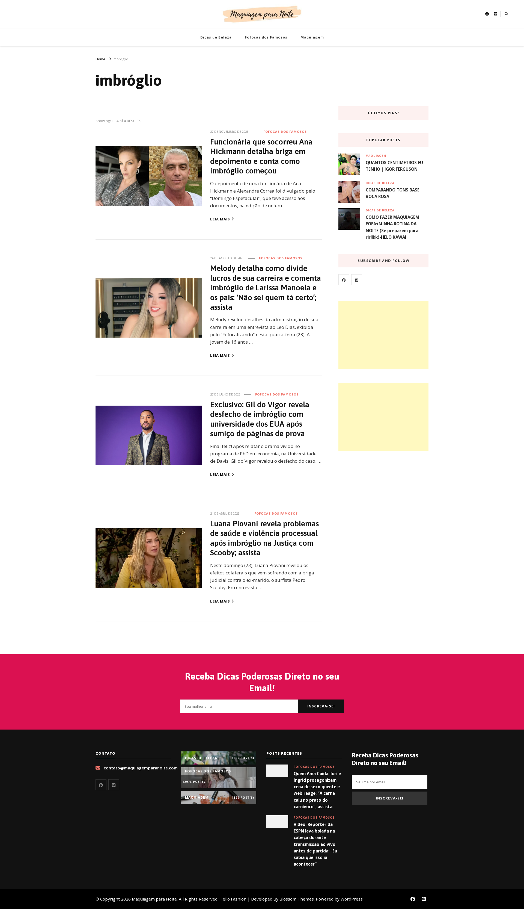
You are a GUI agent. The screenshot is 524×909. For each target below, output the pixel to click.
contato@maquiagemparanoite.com (141, 768)
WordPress (352, 899)
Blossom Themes (296, 899)
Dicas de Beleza (216, 37)
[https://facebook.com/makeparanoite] (343, 279)
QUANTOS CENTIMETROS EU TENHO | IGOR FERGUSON (394, 166)
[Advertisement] (383, 335)
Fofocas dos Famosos (266, 37)
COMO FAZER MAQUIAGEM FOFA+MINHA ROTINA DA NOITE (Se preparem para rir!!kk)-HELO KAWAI (392, 227)
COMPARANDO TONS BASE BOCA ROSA (392, 193)
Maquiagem (312, 37)
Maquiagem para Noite (154, 899)
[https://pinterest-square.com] (356, 279)
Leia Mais (220, 219)
